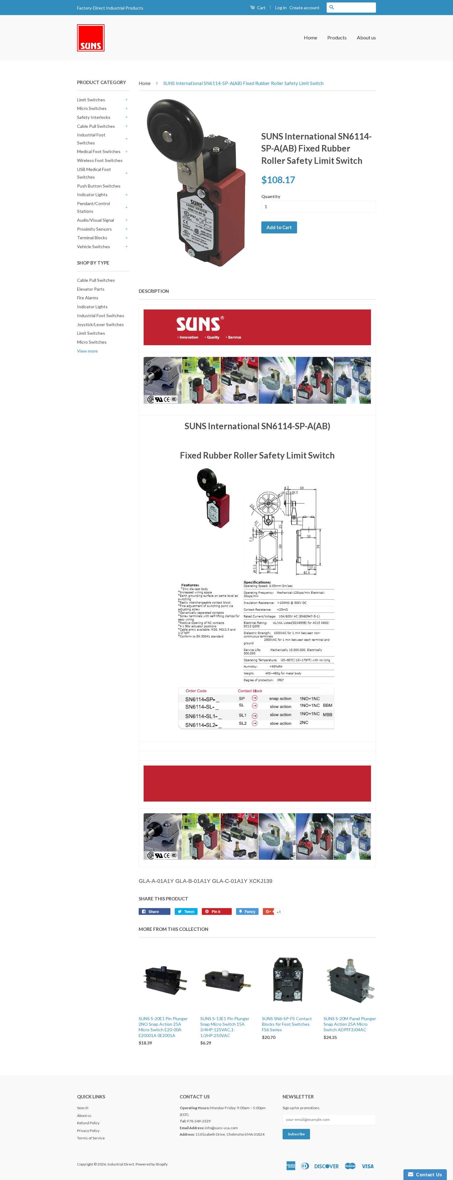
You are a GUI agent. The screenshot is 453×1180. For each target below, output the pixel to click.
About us (366, 37)
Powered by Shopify (152, 1164)
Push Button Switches (98, 185)
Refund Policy (88, 1123)
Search (82, 1107)
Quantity (270, 196)
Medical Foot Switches (98, 151)
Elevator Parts (90, 289)
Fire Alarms (87, 297)
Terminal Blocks (92, 237)
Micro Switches (92, 108)
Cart (261, 7)
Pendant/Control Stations (93, 207)
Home (310, 37)
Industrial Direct (121, 1164)
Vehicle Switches (93, 246)
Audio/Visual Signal (95, 220)
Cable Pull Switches (96, 126)
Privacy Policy (88, 1130)
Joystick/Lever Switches (100, 324)
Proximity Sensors (94, 229)
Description (154, 291)
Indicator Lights (92, 194)
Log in (281, 7)
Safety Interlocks (93, 117)
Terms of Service (91, 1138)
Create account (304, 7)
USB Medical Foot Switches (94, 173)
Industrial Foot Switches (91, 138)
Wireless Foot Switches (100, 160)
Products (337, 37)
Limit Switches (91, 99)
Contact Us (427, 1174)
